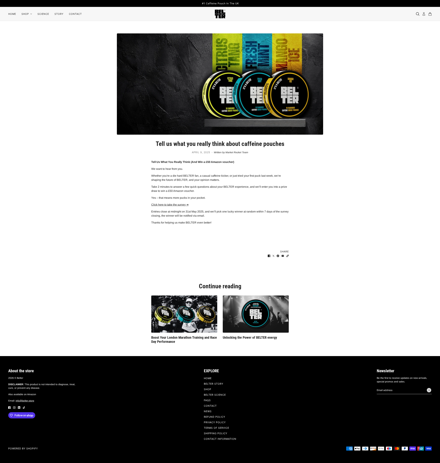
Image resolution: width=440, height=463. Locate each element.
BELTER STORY (213, 383)
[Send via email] (282, 255)
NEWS (208, 411)
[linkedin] (19, 407)
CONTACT (210, 405)
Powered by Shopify (23, 448)
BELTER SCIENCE (215, 394)
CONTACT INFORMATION (220, 438)
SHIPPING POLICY (215, 433)
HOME (208, 378)
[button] (287, 255)
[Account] (424, 14)
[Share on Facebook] (269, 255)
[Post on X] (273, 255)
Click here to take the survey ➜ (170, 204)
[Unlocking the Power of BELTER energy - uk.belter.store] (256, 314)
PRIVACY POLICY (215, 422)
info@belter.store (25, 400)
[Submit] (429, 390)
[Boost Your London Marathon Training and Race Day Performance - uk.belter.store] (184, 314)
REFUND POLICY (214, 416)
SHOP (207, 389)
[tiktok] (23, 407)
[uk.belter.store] (220, 14)
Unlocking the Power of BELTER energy (250, 337)
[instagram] (14, 407)
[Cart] (430, 14)
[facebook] (9, 407)
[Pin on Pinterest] (277, 255)
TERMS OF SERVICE (216, 427)
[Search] (417, 14)
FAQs (207, 400)
